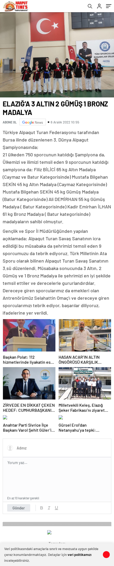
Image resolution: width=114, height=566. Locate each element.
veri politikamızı (79, 554)
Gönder (18, 507)
